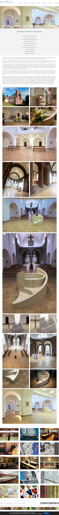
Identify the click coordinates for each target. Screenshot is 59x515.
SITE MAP (2, 503)
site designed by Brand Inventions (53, 505)
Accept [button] (46, 513)
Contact (23, 503)
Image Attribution (9, 503)
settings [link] (39, 513)
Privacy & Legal (17, 503)
